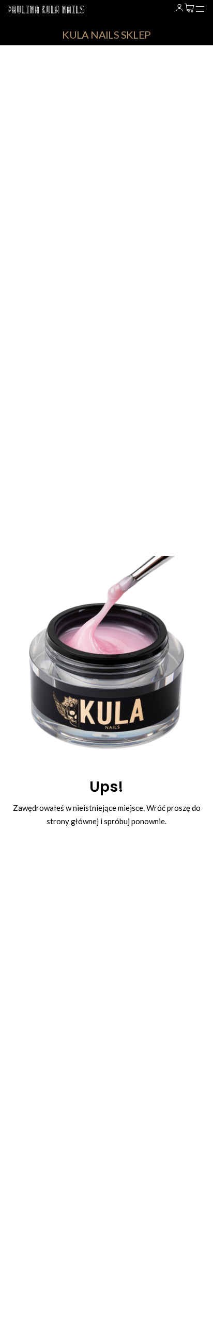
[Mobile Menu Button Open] (200, 9)
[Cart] (190, 8)
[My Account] (179, 8)
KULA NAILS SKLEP (106, 34)
